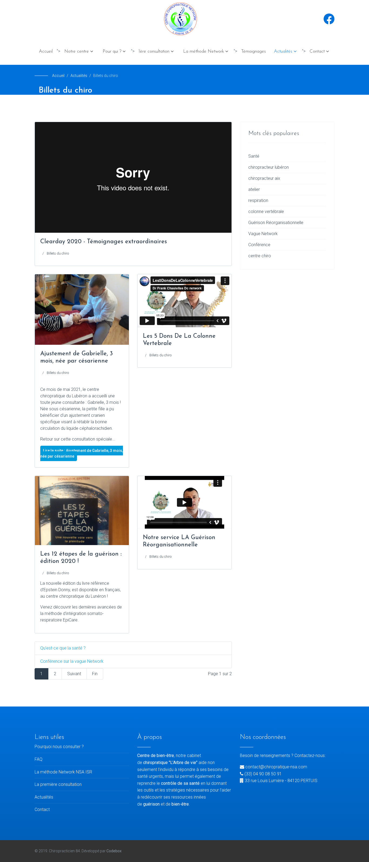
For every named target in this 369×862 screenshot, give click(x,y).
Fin (95, 673)
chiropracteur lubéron (268, 167)
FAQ (38, 759)
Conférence (259, 244)
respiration (258, 200)
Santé (253, 156)
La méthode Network (203, 51)
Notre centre (76, 51)
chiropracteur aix (264, 178)
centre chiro (259, 255)
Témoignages (253, 51)
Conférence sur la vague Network (71, 661)
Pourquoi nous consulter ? (59, 746)
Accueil (46, 51)
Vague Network (263, 233)
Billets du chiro (58, 253)
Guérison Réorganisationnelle (275, 222)
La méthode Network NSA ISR (63, 772)
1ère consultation (154, 51)
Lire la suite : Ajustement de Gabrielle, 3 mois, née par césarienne (81, 453)
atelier (254, 189)
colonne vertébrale (266, 211)
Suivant (74, 673)
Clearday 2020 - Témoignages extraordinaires (103, 242)
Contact (317, 51)
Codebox (114, 851)
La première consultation (58, 784)
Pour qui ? (112, 51)
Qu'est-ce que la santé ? (63, 648)
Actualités (283, 51)
